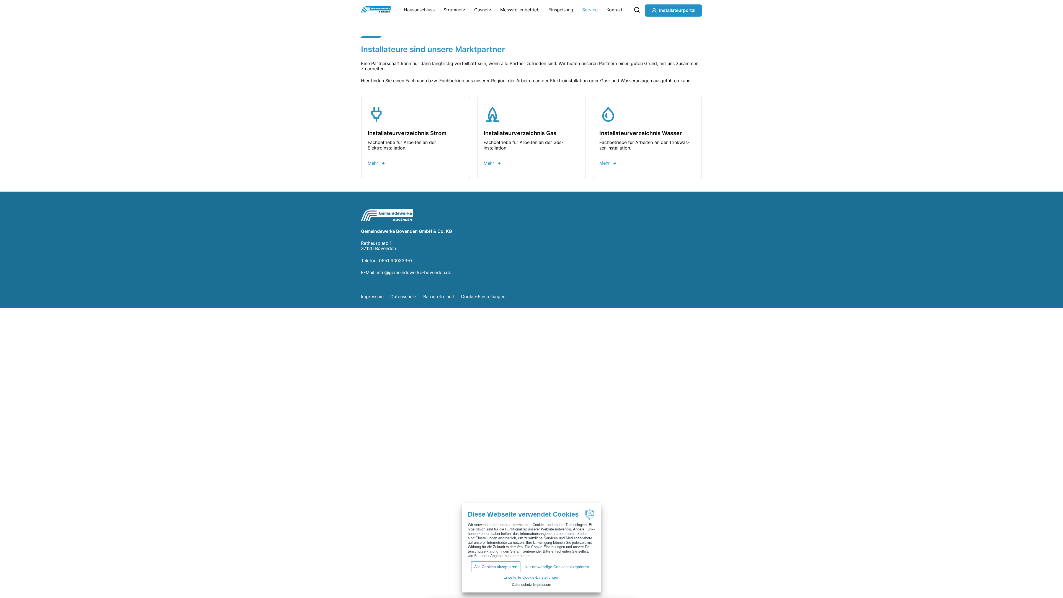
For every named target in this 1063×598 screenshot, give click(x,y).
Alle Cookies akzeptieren (495, 567)
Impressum (372, 296)
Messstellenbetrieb (520, 9)
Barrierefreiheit (438, 296)
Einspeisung (560, 9)
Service (590, 9)
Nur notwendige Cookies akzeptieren (557, 567)
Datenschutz (403, 296)
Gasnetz (482, 9)
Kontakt (615, 9)
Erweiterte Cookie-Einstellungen (531, 577)
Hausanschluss (419, 9)
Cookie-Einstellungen (483, 296)
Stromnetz (454, 9)
